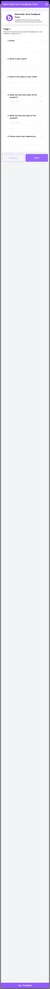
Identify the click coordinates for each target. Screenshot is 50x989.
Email (11, 41)
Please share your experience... (23, 136)
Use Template (25, 985)
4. (8, 95)
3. (8, 77)
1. (8, 41)
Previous (13, 158)
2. (8, 59)
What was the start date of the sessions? (23, 96)
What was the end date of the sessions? (23, 117)
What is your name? (18, 59)
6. (8, 136)
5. (8, 116)
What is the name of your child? (23, 77)
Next (36, 158)
